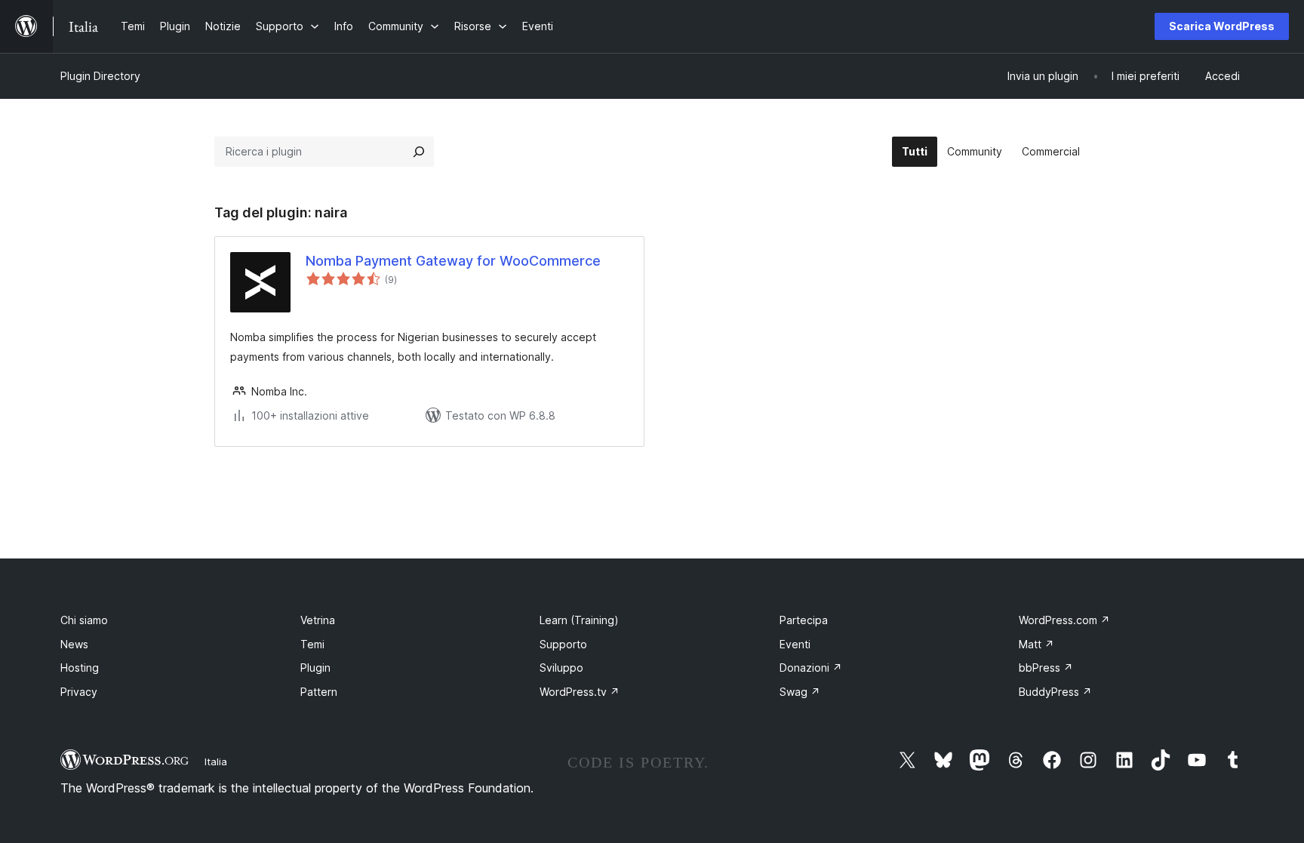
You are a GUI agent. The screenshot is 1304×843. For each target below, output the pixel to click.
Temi (312, 644)
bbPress (1046, 667)
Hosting (79, 667)
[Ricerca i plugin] (419, 152)
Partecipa (804, 620)
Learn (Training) (579, 620)
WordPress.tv (580, 691)
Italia (216, 761)
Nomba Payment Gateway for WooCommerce (453, 261)
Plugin (315, 667)
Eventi (795, 644)
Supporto (563, 644)
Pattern (318, 691)
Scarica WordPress (1222, 26)
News (74, 644)
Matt (1036, 644)
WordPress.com (1064, 620)
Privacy (78, 691)
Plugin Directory (100, 75)
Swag (800, 691)
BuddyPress (1055, 691)
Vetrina (317, 620)
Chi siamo (84, 620)
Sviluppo (561, 667)
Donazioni (811, 667)
